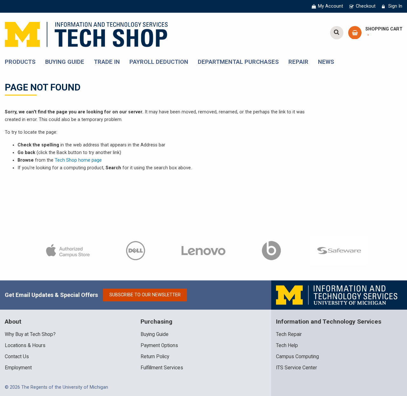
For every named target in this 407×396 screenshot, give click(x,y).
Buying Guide (155, 334)
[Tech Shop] (86, 33)
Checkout (366, 6)
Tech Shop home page (78, 160)
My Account (330, 6)
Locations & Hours (25, 345)
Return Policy (155, 356)
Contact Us (17, 356)
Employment (18, 368)
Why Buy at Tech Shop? (30, 334)
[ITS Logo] (337, 295)
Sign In (395, 6)
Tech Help (287, 345)
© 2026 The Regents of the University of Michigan (56, 387)
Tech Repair (289, 334)
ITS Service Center (296, 368)
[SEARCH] (336, 32)
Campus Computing (297, 356)
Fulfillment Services (162, 368)
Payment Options (159, 345)
